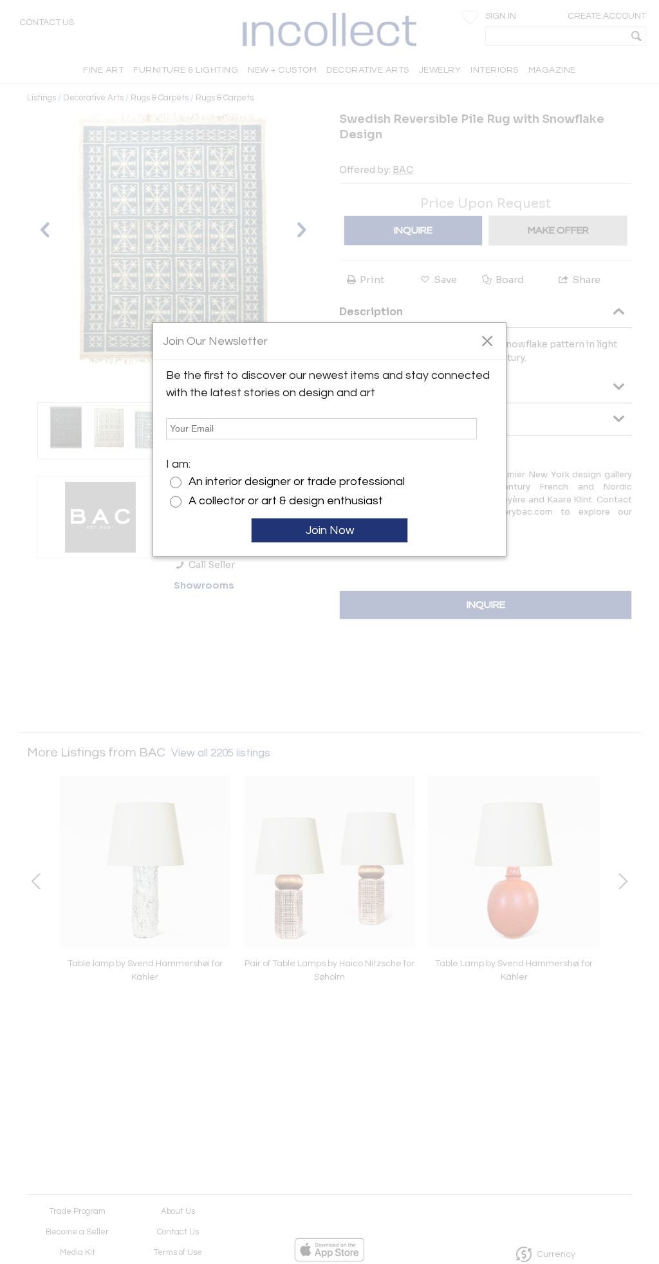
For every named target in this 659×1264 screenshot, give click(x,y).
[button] (487, 340)
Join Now (330, 530)
